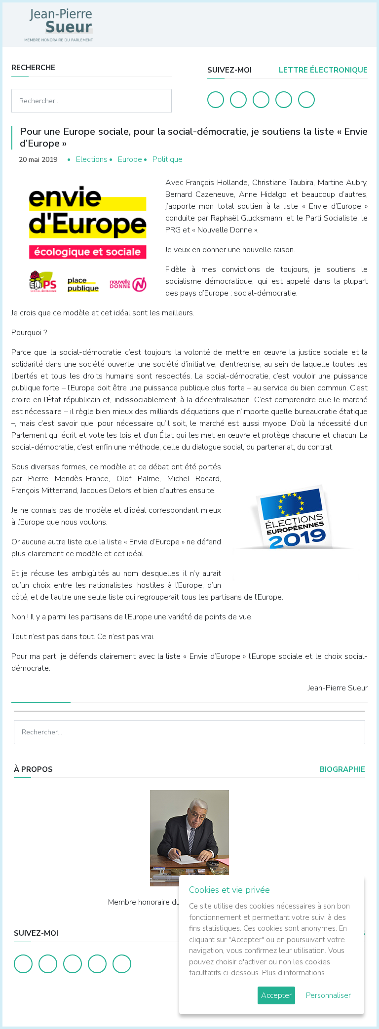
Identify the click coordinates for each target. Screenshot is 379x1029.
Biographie (341, 769)
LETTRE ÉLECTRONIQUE (322, 70)
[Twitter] (238, 99)
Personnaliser (328, 995)
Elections (92, 159)
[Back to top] (348, 998)
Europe (130, 159)
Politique (167, 159)
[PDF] (358, 159)
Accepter (276, 995)
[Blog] (261, 99)
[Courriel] (306, 99)
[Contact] (283, 99)
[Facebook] (215, 99)
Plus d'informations (293, 973)
